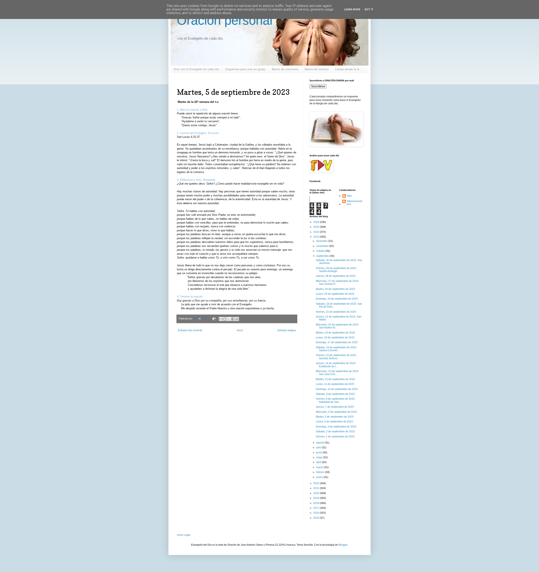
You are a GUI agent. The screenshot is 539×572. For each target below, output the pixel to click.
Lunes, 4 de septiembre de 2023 (334, 421)
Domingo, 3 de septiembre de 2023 (336, 426)
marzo (320, 467)
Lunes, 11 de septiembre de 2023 (335, 384)
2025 (316, 226)
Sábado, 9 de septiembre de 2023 (335, 393)
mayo (319, 457)
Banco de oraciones (285, 69)
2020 (316, 493)
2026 (316, 222)
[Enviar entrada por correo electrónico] (214, 318)
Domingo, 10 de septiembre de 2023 (337, 389)
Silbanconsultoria (354, 203)
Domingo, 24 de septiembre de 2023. (337, 298)
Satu (349, 195)
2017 (316, 507)
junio (319, 452)
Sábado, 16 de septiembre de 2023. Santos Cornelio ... (336, 349)
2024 (316, 231)
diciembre (322, 241)
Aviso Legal (183, 534)
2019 (316, 498)
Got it (369, 9)
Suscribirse (318, 86)
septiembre (323, 256)
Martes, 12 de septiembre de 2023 (335, 379)
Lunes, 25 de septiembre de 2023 (335, 293)
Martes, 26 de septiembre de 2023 (335, 289)
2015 (316, 517)
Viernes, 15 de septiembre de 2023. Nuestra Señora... (336, 357)
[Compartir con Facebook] (233, 319)
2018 (316, 503)
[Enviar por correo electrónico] (221, 319)
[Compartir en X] (229, 319)
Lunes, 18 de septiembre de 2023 (335, 337)
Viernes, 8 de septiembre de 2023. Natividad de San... (335, 400)
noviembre (322, 246)
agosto (320, 442)
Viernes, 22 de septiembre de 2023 (336, 311)
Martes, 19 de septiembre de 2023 (335, 332)
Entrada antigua (287, 330)
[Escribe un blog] (225, 319)
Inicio (240, 330)
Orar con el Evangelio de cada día (196, 69)
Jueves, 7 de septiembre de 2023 (335, 406)
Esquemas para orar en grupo (245, 69)
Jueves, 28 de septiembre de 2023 (335, 276)
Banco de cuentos (317, 69)
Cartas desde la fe (347, 69)
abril (319, 462)
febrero (320, 472)
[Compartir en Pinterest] (237, 319)
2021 (316, 488)
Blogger (343, 544)
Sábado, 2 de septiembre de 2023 (335, 431)
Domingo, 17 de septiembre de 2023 (337, 342)
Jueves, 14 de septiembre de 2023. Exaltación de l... (336, 365)
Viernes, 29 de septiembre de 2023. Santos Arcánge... (336, 270)
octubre (321, 250)
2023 (316, 236)
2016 (316, 512)
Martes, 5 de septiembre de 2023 (335, 416)
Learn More (352, 9)
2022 (316, 483)
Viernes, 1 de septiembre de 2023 (335, 436)
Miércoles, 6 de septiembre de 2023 (336, 411)
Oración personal (224, 20)
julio (319, 447)
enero (320, 477)
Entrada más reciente (190, 330)
